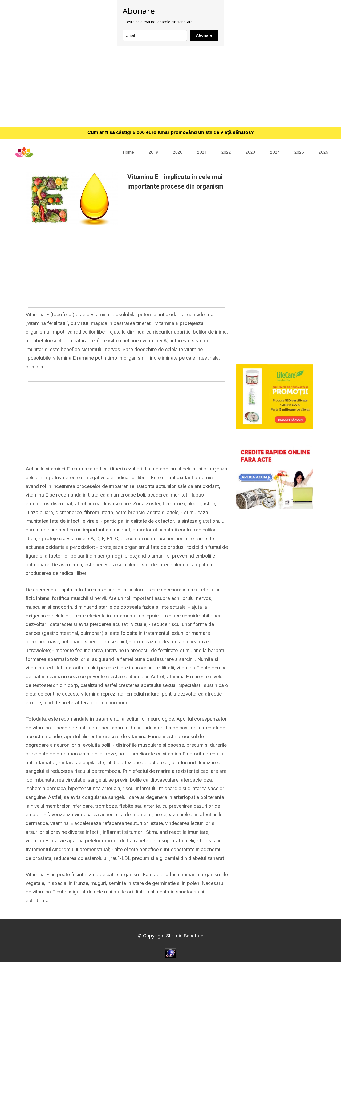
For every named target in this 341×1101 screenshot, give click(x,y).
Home (128, 152)
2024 (275, 152)
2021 (202, 152)
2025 (299, 152)
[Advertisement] (170, 86)
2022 (226, 152)
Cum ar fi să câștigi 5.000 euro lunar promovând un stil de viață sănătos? (170, 132)
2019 (153, 152)
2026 (323, 152)
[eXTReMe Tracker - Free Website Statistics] (170, 953)
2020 (177, 152)
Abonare (204, 35)
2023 (250, 152)
